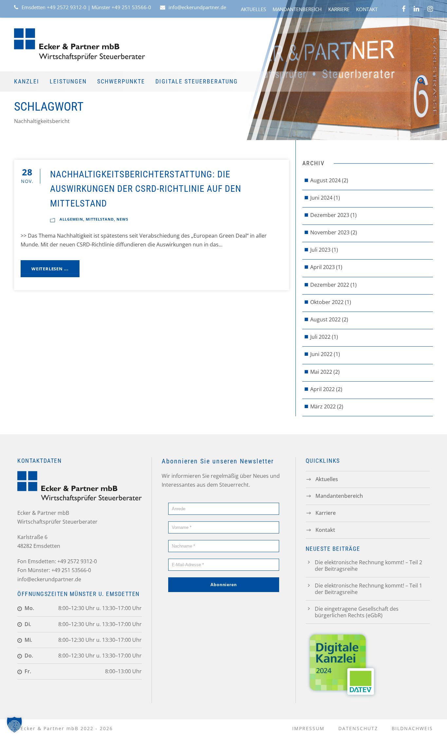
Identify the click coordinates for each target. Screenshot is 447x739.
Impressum (308, 728)
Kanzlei (26, 81)
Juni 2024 (321, 197)
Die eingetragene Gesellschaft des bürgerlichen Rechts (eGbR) (357, 612)
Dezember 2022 (329, 284)
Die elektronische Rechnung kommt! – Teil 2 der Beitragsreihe (368, 565)
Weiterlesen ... (50, 269)
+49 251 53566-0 (131, 7)
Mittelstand (100, 219)
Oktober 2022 (327, 302)
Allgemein (71, 219)
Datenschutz (358, 728)
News (122, 219)
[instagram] (430, 8)
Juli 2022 (320, 336)
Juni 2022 (321, 354)
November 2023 (329, 232)
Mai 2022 (321, 371)
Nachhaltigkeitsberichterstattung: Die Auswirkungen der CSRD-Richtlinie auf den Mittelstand (145, 189)
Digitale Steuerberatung (196, 81)
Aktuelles (253, 9)
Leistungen (68, 81)
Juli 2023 (320, 249)
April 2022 (322, 389)
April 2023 (322, 267)
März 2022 (323, 406)
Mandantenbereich (297, 9)
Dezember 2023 (329, 215)
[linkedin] (416, 8)
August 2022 (325, 319)
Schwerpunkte (121, 81)
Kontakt (367, 9)
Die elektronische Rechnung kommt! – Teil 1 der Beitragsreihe (368, 589)
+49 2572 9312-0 (66, 7)
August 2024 (325, 180)
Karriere (338, 9)
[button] (14, 724)
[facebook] (403, 8)
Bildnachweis (412, 728)
